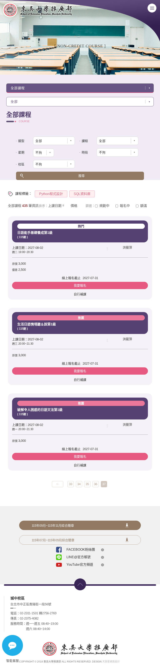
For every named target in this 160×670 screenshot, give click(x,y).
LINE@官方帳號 (78, 557)
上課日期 (54, 206)
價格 (74, 206)
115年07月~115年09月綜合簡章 (53, 540)
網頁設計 (115, 661)
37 (104, 484)
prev (57, 484)
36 (95, 484)
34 (79, 484)
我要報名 (80, 285)
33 (70, 484)
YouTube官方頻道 (79, 564)
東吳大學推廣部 (37, 11)
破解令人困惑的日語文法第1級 (50, 409)
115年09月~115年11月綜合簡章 (53, 525)
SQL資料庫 (82, 194)
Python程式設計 (51, 194)
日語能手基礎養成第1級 (50, 231)
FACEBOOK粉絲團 (80, 549)
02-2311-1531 (29, 613)
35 (87, 484)
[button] (47, 153)
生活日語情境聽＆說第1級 (50, 323)
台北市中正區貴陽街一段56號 (30, 604)
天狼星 (106, 661)
